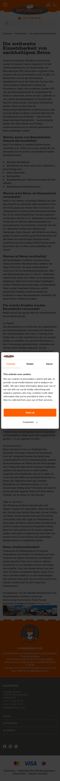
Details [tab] (30, 364)
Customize (28, 422)
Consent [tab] (10, 364)
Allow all (30, 412)
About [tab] (49, 364)
